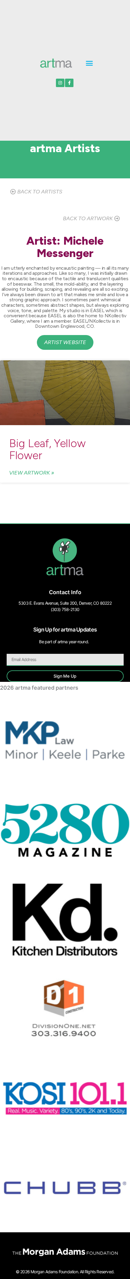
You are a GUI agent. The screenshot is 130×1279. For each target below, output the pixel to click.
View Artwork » (31, 472)
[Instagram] (60, 83)
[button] (89, 63)
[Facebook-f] (69, 83)
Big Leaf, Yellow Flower (47, 449)
